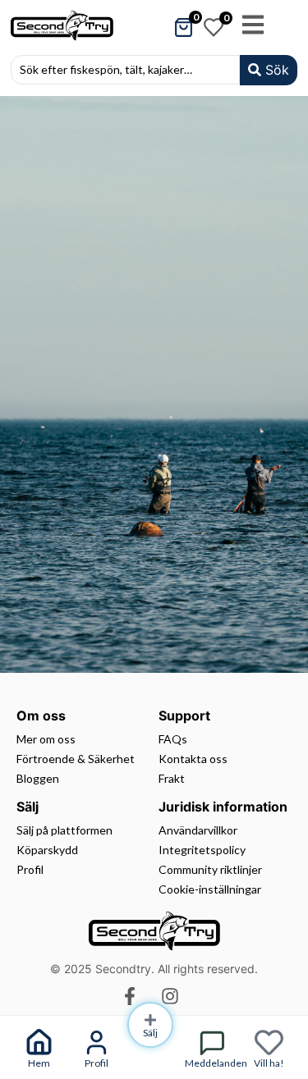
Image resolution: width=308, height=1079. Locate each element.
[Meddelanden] (211, 1042)
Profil (96, 1063)
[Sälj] (150, 1019)
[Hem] (39, 1042)
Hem (39, 1063)
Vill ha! (269, 1063)
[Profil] (96, 1042)
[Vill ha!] (269, 1042)
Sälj (150, 1032)
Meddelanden (216, 1063)
